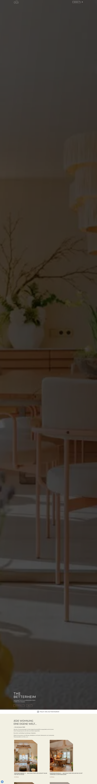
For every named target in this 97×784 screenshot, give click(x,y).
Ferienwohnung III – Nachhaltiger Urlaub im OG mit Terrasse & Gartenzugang (66, 774)
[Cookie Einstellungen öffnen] (2, 782)
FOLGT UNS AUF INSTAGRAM (49, 712)
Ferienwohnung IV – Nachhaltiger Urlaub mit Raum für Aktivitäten (30, 774)
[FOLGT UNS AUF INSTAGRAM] (38, 712)
